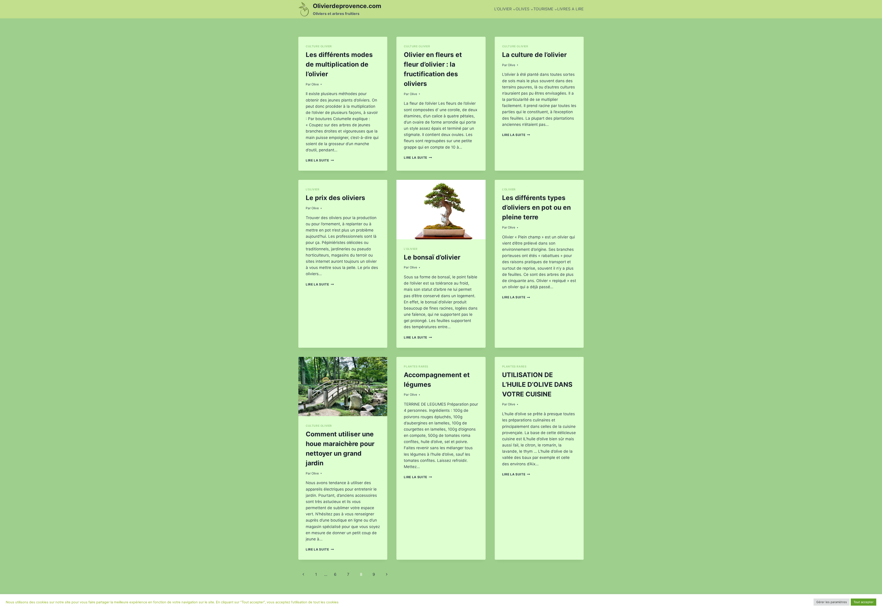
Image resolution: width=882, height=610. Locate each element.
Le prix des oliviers (335, 198)
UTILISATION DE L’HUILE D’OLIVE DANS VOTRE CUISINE (537, 384)
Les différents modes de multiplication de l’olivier (339, 64)
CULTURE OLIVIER (319, 46)
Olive (315, 84)
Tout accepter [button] (864, 602)
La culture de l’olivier (534, 55)
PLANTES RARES (416, 366)
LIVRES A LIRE (570, 9)
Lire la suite (320, 160)
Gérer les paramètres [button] (831, 602)
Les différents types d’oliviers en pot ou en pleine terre (536, 207)
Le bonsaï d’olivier (432, 257)
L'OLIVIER (312, 189)
